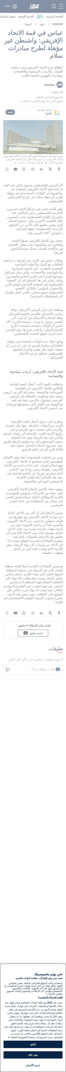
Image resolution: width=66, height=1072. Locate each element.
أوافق (33, 1044)
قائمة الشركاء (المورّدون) (50, 997)
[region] (33, 1018)
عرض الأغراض (33, 1065)
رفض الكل (33, 1055)
